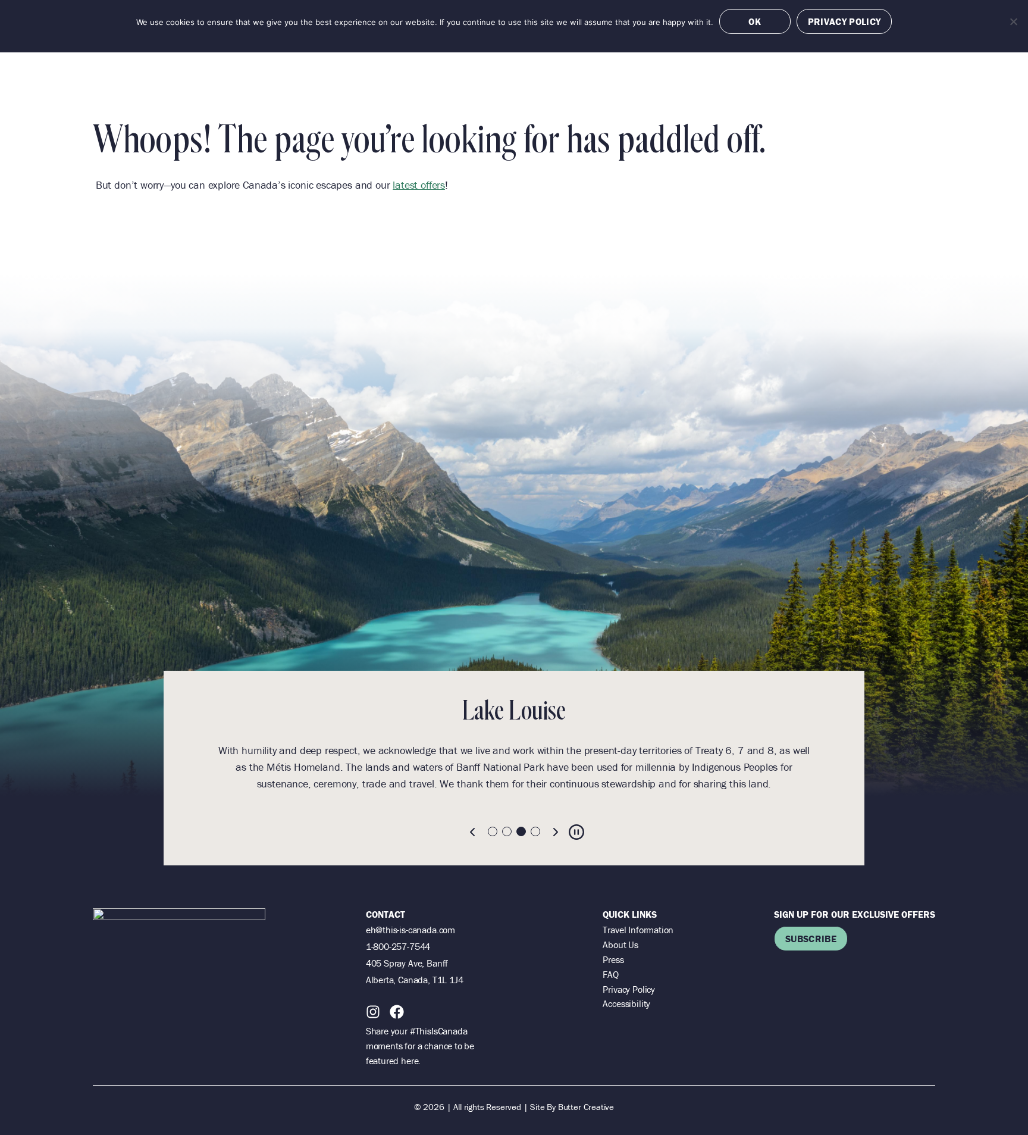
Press (613, 959)
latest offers (419, 185)
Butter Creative (586, 1106)
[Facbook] (397, 1012)
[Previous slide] (473, 832)
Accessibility (626, 1003)
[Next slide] (555, 832)
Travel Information (638, 930)
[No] (1013, 21)
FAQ (610, 974)
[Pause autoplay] (576, 832)
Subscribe (810, 939)
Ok (754, 21)
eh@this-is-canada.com (410, 930)
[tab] (492, 831)
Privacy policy (844, 21)
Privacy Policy (628, 989)
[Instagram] (373, 1012)
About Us (620, 944)
